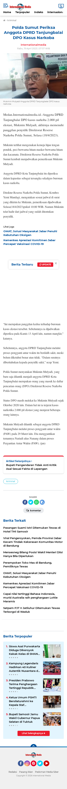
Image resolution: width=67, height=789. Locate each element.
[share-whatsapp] (36, 502)
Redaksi (13, 772)
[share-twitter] (30, 502)
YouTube (49, 767)
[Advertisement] (33, 282)
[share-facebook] (25, 502)
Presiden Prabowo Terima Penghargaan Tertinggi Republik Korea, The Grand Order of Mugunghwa (23, 684)
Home (7, 12)
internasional (56, 12)
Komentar (35, 510)
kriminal (10, 481)
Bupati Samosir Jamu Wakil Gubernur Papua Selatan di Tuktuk (24, 718)
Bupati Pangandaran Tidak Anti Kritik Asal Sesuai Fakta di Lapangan (31, 466)
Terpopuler (22, 12)
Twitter (41, 767)
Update (46, 264)
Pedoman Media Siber (47, 772)
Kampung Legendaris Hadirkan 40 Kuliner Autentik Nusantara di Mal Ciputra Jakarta (24, 667)
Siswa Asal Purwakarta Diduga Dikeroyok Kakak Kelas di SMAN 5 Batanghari (24, 650)
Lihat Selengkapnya (33, 733)
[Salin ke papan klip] (42, 502)
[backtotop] (33, 747)
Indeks (38, 12)
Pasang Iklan (26, 772)
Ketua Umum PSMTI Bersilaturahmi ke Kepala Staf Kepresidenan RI (23, 701)
